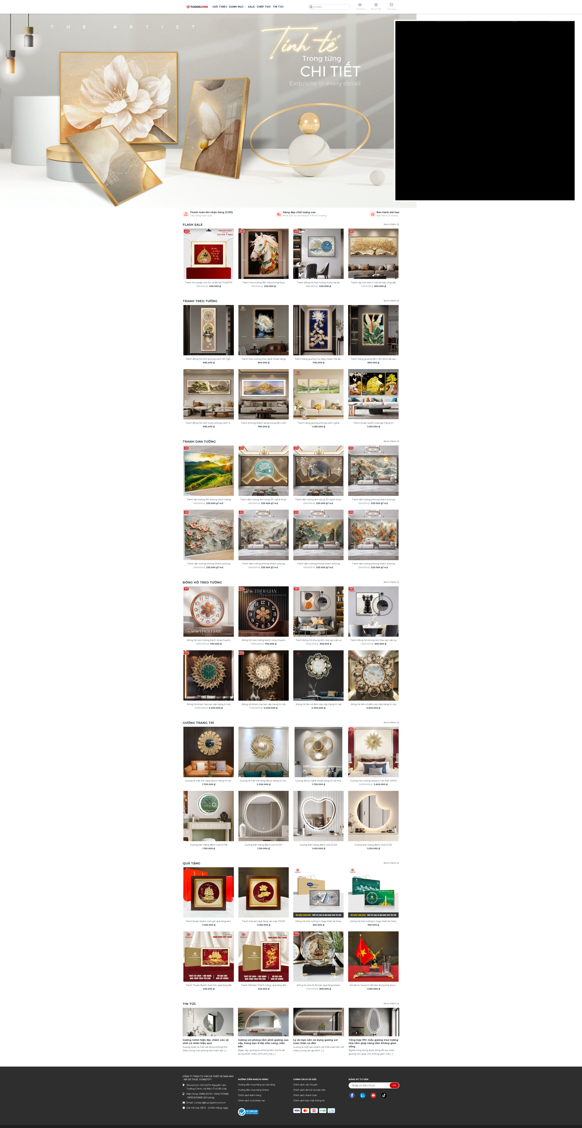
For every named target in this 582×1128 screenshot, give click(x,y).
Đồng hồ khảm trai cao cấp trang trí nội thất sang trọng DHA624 (208, 704)
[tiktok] (385, 1095)
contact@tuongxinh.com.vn (210, 1102)
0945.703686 (221, 1093)
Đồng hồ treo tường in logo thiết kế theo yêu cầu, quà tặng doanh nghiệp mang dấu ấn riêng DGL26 (318, 921)
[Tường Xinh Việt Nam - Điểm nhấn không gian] (197, 6)
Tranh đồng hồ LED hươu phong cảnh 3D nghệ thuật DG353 (209, 423)
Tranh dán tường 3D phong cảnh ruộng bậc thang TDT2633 (209, 499)
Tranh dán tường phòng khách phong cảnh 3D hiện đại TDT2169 (373, 563)
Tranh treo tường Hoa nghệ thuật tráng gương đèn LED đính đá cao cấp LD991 (263, 359)
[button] (391, 7)
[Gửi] (311, 6)
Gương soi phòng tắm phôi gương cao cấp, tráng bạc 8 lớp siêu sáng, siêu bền (263, 1043)
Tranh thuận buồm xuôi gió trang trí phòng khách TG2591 (373, 423)
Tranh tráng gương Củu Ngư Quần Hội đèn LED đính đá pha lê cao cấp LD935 (318, 359)
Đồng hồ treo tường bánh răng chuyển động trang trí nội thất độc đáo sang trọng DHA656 (263, 640)
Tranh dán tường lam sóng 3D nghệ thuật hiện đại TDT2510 (263, 499)
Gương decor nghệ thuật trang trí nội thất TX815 (318, 781)
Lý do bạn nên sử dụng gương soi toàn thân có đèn (315, 1041)
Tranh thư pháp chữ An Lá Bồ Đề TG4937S (208, 282)
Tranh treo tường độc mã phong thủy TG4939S (263, 282)
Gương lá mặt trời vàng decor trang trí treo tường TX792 (208, 781)
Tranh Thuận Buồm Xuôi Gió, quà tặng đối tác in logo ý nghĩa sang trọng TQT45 (208, 985)
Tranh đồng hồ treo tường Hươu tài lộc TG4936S (318, 282)
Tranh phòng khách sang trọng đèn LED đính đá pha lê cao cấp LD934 (263, 423)
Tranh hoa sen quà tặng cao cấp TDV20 (263, 921)
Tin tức (278, 6)
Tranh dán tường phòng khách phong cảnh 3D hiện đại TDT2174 (263, 563)
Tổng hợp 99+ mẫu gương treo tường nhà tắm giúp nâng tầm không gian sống (373, 1043)
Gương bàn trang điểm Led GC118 (208, 844)
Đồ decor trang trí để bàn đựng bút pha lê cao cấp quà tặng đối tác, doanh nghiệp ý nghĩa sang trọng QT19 (373, 985)
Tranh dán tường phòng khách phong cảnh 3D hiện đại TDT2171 (318, 563)
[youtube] (375, 1095)
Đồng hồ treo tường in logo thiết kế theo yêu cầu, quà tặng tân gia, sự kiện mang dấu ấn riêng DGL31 (373, 921)
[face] (354, 1095)
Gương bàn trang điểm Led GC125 (318, 844)
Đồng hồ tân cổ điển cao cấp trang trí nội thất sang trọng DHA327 (318, 704)
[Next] (392, 249)
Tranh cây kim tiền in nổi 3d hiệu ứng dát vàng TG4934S (373, 282)
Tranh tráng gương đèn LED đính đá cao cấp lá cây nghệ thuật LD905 (373, 359)
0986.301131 (205, 1093)
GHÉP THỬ (264, 6)
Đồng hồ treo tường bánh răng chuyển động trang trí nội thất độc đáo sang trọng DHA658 (208, 640)
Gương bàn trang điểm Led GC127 (263, 844)
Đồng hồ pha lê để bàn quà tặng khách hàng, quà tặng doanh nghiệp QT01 (318, 985)
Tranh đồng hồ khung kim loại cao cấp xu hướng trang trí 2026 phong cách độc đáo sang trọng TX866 (373, 640)
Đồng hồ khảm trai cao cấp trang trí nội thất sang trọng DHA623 (263, 704)
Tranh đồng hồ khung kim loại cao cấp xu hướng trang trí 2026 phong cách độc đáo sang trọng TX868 (318, 640)
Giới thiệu (219, 6)
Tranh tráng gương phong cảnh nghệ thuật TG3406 (318, 423)
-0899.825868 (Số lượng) (200, 1097)
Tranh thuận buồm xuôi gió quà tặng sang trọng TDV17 (209, 921)
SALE (251, 6)
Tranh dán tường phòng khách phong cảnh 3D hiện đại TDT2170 (373, 499)
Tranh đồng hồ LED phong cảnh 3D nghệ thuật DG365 (209, 359)
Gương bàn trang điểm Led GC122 (373, 844)
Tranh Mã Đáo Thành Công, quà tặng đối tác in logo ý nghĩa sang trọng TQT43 (263, 985)
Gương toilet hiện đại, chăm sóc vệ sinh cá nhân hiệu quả (206, 1041)
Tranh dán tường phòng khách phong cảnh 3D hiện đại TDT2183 (208, 563)
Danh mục (236, 6)
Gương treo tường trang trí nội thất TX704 (373, 780)
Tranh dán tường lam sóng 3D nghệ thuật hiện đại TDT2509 (318, 499)
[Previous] (189, 249)
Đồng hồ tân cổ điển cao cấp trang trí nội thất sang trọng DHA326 (373, 704)
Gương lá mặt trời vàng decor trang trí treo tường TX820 (263, 781)
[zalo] (364, 1095)
